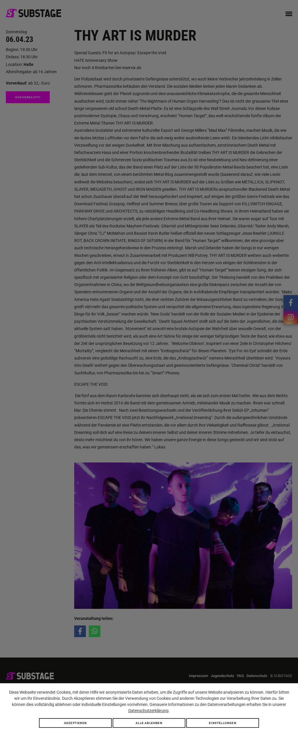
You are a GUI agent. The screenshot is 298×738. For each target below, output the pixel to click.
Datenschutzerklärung (148, 710)
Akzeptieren (75, 723)
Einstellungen (222, 723)
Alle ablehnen (149, 723)
